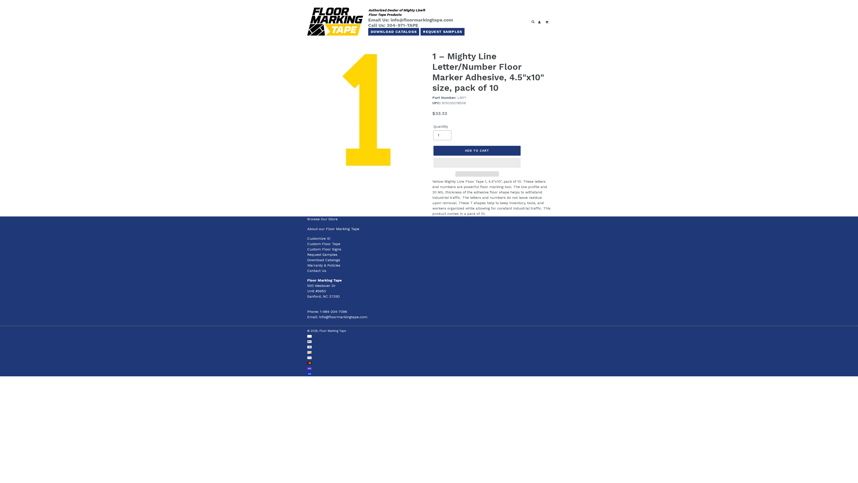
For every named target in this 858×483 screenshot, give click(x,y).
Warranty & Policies (323, 265)
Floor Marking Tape (332, 331)
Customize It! (318, 238)
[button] (477, 163)
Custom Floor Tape (323, 244)
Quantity (440, 126)
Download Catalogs (394, 32)
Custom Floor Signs (324, 249)
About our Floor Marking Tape (333, 229)
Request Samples (442, 32)
